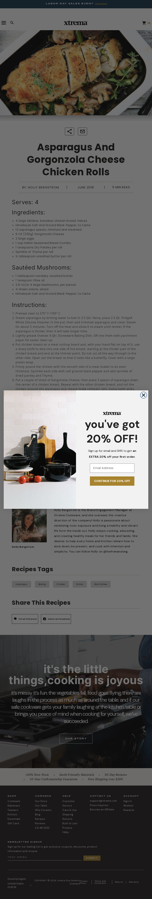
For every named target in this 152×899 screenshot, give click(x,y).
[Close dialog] (143, 395)
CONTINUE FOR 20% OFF (112, 481)
